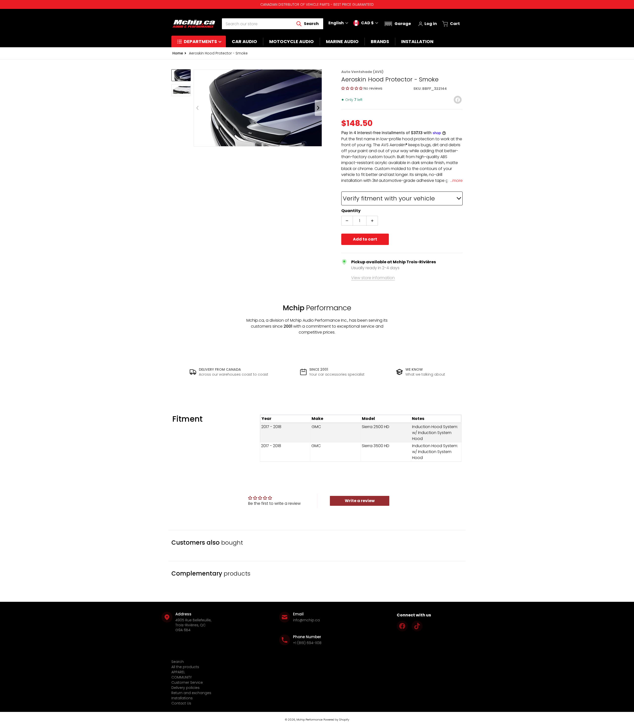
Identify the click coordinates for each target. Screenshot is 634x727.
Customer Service (187, 682)
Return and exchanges (191, 692)
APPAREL (178, 672)
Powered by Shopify (336, 720)
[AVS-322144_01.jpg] (181, 75)
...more (456, 180)
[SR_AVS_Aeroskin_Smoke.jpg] (181, 90)
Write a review (360, 501)
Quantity (351, 211)
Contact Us (181, 703)
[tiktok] (417, 626)
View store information (373, 278)
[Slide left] (197, 108)
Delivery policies (185, 687)
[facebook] (402, 626)
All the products (185, 666)
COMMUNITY (181, 677)
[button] (397, 23)
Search (177, 661)
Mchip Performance (309, 720)
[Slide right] (318, 108)
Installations (182, 698)
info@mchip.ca (306, 620)
